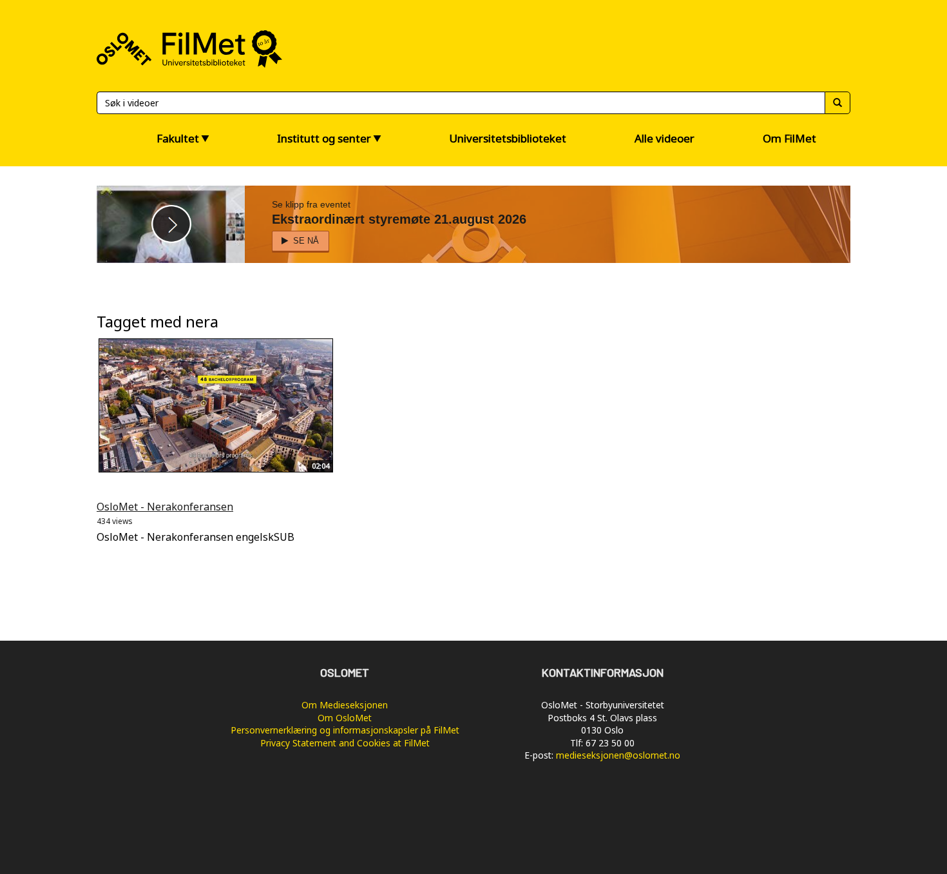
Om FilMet (789, 138)
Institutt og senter (324, 138)
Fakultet (178, 138)
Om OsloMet (345, 718)
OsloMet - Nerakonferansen (165, 507)
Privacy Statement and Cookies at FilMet (345, 743)
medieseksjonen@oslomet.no (618, 755)
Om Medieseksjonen (344, 705)
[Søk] (837, 103)
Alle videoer (664, 138)
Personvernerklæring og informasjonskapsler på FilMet (345, 730)
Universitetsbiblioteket (507, 138)
